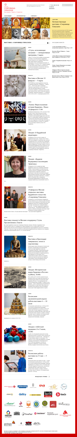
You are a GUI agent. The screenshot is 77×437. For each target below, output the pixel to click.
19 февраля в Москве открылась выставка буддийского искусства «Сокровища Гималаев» (37, 193)
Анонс (29, 47)
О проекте (34, 16)
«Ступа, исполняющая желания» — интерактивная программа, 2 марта (39, 52)
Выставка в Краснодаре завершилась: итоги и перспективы (37, 241)
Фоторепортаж (21, 16)
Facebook (51, 7)
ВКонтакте (51, 8)
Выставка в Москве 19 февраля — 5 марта (36, 79)
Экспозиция (7, 16)
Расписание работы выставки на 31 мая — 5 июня (37, 355)
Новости (30, 75)
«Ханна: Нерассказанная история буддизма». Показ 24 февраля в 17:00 (38, 107)
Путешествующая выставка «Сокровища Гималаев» (60, 24)
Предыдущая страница (41, 376)
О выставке (55, 19)
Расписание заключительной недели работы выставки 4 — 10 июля (37, 300)
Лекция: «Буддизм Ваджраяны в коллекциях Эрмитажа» (38, 161)
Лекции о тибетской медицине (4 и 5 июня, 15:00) (37, 329)
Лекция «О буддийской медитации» (37, 133)
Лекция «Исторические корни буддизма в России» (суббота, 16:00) (38, 272)
